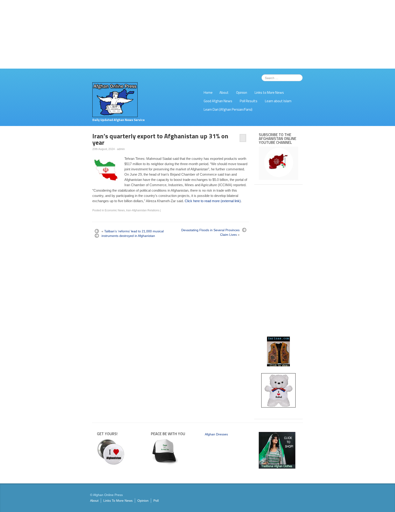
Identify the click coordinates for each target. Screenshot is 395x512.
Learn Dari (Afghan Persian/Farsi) (228, 109)
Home (208, 92)
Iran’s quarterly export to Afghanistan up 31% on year (160, 139)
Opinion (241, 92)
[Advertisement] (197, 34)
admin (121, 149)
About (224, 92)
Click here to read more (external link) (213, 201)
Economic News (115, 210)
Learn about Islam (278, 101)
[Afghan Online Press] (115, 99)
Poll (156, 500)
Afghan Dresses (216, 434)
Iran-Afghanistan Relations (142, 210)
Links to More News (269, 92)
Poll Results (248, 101)
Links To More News (118, 500)
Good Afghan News (218, 101)
